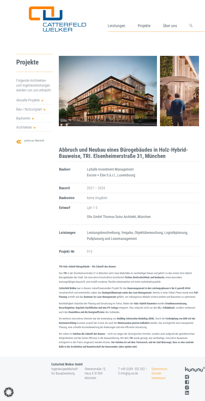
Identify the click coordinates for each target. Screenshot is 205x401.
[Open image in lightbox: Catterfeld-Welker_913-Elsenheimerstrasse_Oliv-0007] (152, 121)
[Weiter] (190, 91)
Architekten (24, 127)
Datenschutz (159, 369)
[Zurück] (68, 91)
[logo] (57, 18)
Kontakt (157, 373)
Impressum (159, 378)
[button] (9, 392)
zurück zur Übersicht (33, 140)
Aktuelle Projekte (28, 100)
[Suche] (197, 18)
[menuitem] (123, 18)
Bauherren (23, 118)
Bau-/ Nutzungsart (29, 109)
